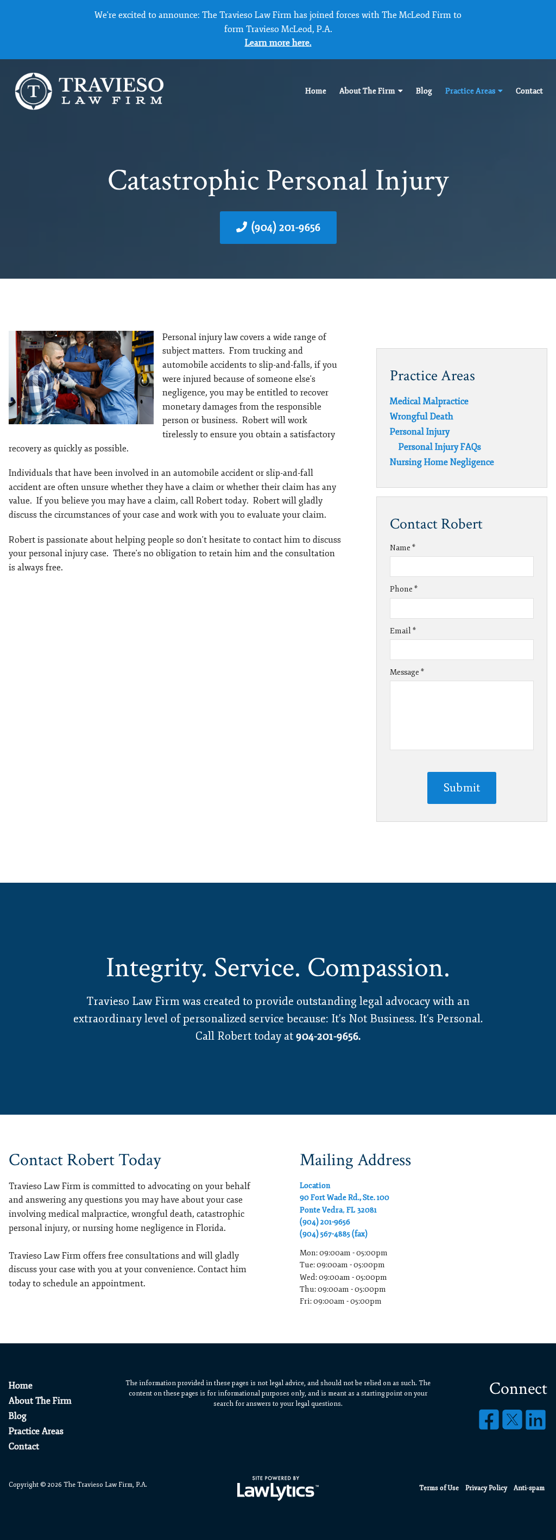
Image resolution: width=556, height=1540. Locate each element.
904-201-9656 (327, 1036)
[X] (512, 1420)
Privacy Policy (486, 1488)
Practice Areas (470, 91)
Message (407, 672)
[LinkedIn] (535, 1420)
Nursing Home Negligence (442, 462)
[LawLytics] (278, 1488)
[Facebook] (489, 1420)
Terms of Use (439, 1488)
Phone (404, 589)
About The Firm (367, 91)
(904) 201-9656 (285, 227)
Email (403, 631)
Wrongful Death (421, 416)
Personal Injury (420, 431)
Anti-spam (529, 1488)
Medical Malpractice (429, 401)
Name (402, 547)
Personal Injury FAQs (440, 447)
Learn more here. (278, 42)
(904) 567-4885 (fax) (334, 1234)
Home (315, 91)
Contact (529, 91)
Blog (424, 91)
